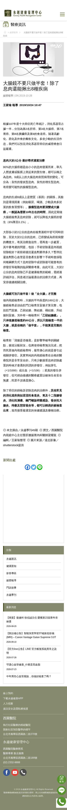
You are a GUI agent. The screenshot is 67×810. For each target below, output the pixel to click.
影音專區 (11, 573)
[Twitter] (33, 467)
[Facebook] (27, 467)
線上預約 (8, 693)
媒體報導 (14, 32)
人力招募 (8, 703)
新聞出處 (9, 460)
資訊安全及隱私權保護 (15, 708)
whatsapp (23, 772)
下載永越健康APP (13, 698)
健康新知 (11, 566)
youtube (14, 772)
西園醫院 (9, 718)
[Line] (39, 467)
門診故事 (11, 587)
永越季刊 (11, 594)
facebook (6, 772)
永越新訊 (11, 559)
